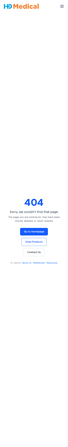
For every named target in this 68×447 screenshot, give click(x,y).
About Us (26, 262)
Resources (52, 262)
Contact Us (34, 252)
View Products (34, 241)
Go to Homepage (34, 231)
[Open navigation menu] (62, 6)
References (39, 262)
